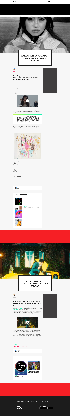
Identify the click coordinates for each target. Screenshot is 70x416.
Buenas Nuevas (48, 16)
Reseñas (24, 16)
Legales (22, 401)
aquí (24, 128)
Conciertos (27, 16)
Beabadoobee (14, 71)
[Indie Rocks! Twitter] (44, 401)
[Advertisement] (35, 9)
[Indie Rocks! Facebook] (42, 401)
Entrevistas (39, 16)
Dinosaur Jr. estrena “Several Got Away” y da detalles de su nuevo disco (33, 372)
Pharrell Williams (16, 346)
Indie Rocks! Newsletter (42, 406)
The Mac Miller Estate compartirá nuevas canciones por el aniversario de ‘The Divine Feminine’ (32, 221)
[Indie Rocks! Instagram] (48, 1)
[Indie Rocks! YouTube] (49, 1)
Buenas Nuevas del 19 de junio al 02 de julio (31, 207)
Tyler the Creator (24, 346)
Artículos (43, 16)
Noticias (20, 16)
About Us (32, 401)
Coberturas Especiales (33, 16)
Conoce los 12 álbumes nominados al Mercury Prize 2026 (20, 377)
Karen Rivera (16, 69)
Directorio (18, 401)
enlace (25, 88)
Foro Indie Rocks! (27, 401)
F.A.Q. (36, 401)
